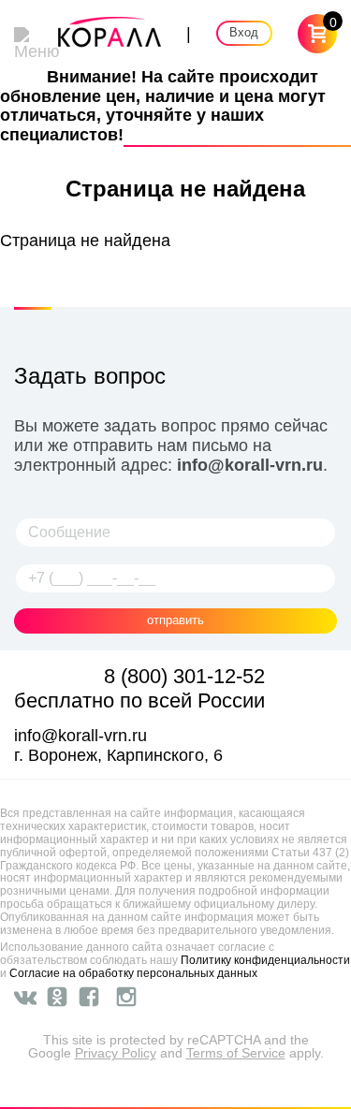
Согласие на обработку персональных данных (133, 973)
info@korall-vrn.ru (250, 465)
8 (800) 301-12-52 (184, 676)
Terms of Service (235, 1052)
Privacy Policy (115, 1052)
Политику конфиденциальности (265, 960)
